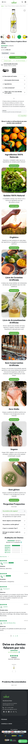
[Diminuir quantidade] (2, 57)
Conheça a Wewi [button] (6, 723)
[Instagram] (6, 711)
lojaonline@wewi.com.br (8, 704)
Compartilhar (23, 115)
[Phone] (16, 711)
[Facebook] (4, 711)
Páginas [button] (4, 719)
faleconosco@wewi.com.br (10, 709)
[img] (3, 560)
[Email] (13, 711)
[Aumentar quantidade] (7, 57)
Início (2, 6)
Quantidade (5, 53)
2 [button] (13, 635)
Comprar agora (7, 60)
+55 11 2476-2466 (8, 707)
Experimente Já (14, 166)
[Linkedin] (9, 711)
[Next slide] (26, 37)
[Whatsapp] (11, 711)
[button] (4, 2)
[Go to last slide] (2, 37)
